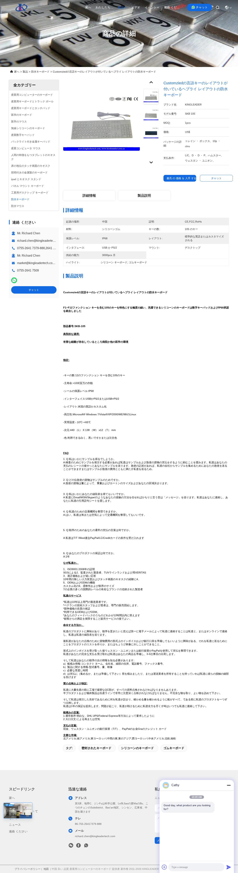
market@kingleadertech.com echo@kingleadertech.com (55, 263)
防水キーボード (40, 71)
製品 (121, 7)
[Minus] (228, 785)
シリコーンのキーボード (137, 748)
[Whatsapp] (14, 280)
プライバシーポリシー (28, 868)
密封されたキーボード (96, 748)
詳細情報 (89, 195)
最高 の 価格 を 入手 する (181, 178)
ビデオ (135, 7)
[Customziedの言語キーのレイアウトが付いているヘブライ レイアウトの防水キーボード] (101, 123)
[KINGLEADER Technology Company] (21, 7)
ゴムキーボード (173, 748)
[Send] (229, 867)
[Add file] (164, 867)
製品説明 (144, 195)
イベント (151, 7)
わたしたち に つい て (104, 7)
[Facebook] (78, 846)
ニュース (15, 824)
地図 (46, 868)
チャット (202, 7)
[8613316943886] (86, 846)
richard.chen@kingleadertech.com (39, 240)
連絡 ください (173, 7)
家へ (88, 7)
